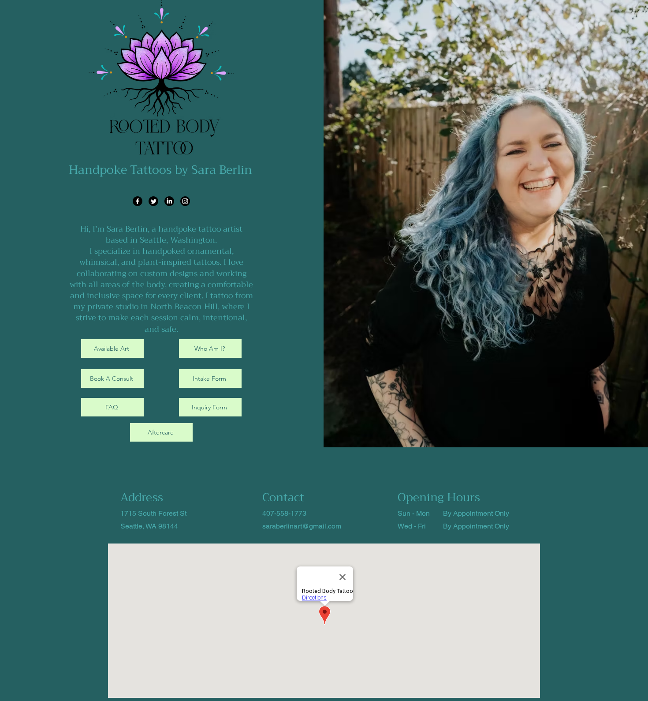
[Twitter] (153, 201)
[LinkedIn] (169, 201)
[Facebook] (137, 201)
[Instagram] (185, 201)
